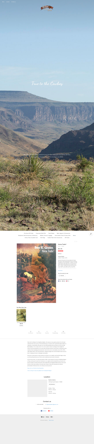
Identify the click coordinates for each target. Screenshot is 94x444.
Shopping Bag (55, 333)
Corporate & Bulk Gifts (41, 233)
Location (8, 1)
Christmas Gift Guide (28, 233)
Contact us (13, 1)
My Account (30, 333)
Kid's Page (42, 237)
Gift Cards (67, 237)
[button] (61, 276)
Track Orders (38, 333)
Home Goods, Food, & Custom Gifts (62, 235)
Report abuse (51, 420)
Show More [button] (60, 270)
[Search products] (91, 234)
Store (3, 1)
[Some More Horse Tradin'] (21, 315)
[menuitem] (75, 241)
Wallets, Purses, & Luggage (46, 235)
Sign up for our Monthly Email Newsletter (35, 368)
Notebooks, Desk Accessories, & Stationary (27, 235)
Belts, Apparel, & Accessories (63, 233)
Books (74, 235)
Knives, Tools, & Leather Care (31, 237)
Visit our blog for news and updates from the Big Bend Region (39, 370)
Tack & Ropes (51, 233)
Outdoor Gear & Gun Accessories (55, 237)
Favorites (47, 333)
